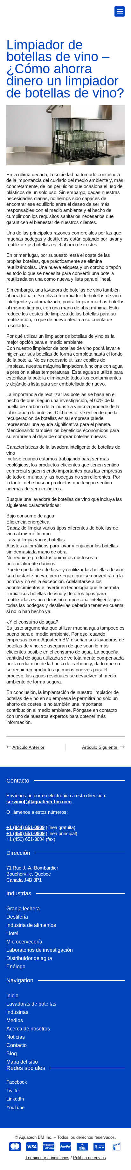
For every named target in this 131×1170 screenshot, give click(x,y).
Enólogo (15, 966)
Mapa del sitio (22, 1062)
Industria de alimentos (31, 925)
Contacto (16, 1045)
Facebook (16, 1082)
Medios (14, 1020)
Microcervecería (24, 941)
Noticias (15, 1037)
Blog (11, 1053)
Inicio (12, 995)
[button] (119, 11)
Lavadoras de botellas (31, 1004)
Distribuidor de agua (29, 958)
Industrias (17, 1012)
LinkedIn (15, 1098)
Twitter (13, 1090)
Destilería (17, 917)
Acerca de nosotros (28, 1028)
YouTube (15, 1107)
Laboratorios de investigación (39, 950)
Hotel (12, 933)
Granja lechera (23, 908)
